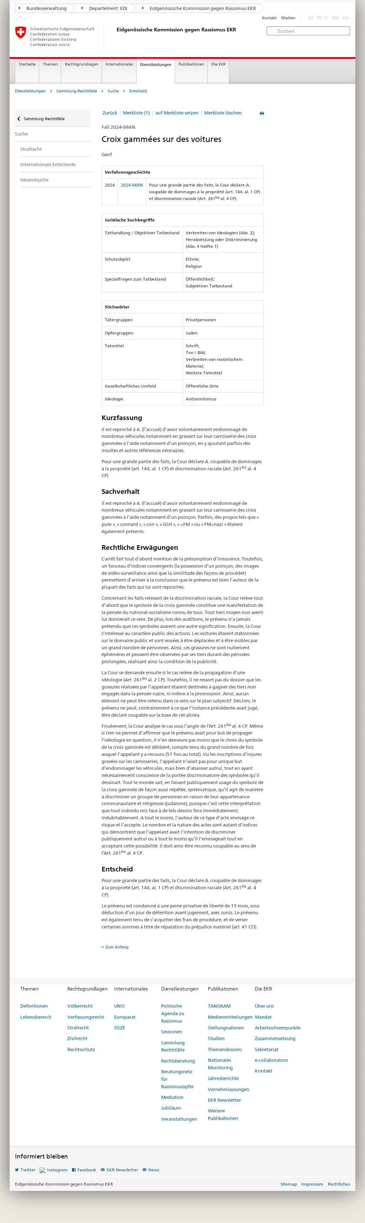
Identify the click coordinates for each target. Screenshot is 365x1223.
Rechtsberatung (178, 1061)
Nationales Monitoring (220, 1063)
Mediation (172, 1097)
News (153, 1169)
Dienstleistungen (155, 64)
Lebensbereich (35, 1017)
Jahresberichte (223, 1078)
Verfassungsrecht (85, 1017)
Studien (216, 1038)
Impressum (312, 1184)
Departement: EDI (107, 8)
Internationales (119, 64)
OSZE (119, 1027)
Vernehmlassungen (228, 1089)
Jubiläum (171, 1108)
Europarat (124, 1017)
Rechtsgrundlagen (81, 64)
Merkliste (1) (136, 113)
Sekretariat (266, 1049)
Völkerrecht (80, 1006)
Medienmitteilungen (230, 1017)
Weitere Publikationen (223, 1114)
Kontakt (269, 18)
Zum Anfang (117, 947)
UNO (119, 1006)
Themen (50, 64)
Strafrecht (31, 149)
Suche (113, 91)
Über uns (264, 1006)
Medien (288, 18)
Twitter (28, 1169)
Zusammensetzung (275, 1038)
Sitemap (289, 1184)
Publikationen (191, 64)
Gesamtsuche (34, 180)
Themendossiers (225, 1049)
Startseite (27, 64)
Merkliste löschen (223, 113)
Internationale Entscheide (48, 164)
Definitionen (34, 1006)
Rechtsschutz (81, 1049)
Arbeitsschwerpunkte (277, 1027)
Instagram (57, 1169)
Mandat (263, 1017)
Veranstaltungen (179, 1119)
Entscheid (138, 91)
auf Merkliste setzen (177, 113)
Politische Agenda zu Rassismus (172, 1013)
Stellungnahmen (226, 1027)
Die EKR (218, 64)
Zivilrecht (77, 1038)
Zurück (110, 113)
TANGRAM (219, 1006)
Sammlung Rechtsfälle (76, 91)
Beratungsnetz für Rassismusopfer (177, 1079)
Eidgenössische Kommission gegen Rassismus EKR (202, 8)
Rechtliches (339, 1184)
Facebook (86, 1169)
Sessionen (171, 1031)
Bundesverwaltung (46, 8)
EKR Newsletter (224, 1100)
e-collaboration (271, 1060)
